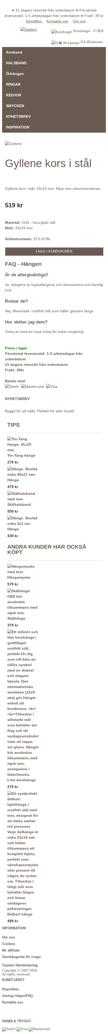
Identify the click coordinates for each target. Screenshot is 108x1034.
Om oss (79, 21)
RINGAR (13, 84)
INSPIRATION (17, 127)
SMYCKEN (15, 106)
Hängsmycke (18, 577)
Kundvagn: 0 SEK (88, 31)
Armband (14, 52)
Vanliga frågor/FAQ (17, 996)
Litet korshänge (21, 780)
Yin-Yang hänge (21, 455)
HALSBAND (16, 63)
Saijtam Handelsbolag (20, 965)
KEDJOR (13, 95)
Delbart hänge (20, 914)
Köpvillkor (34, 21)
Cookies (8, 944)
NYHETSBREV (18, 116)
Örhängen (15, 74)
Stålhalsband (19, 504)
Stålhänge (16, 618)
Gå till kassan (91, 42)
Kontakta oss (57, 21)
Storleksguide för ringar (21, 957)
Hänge (13, 480)
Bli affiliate (10, 950)
